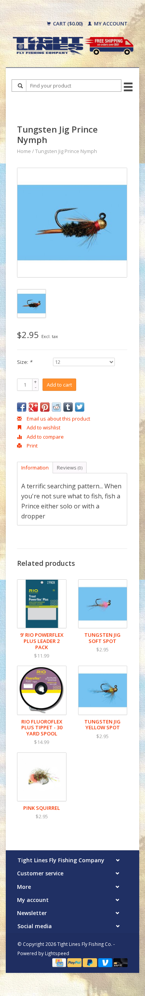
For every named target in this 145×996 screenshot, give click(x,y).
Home (24, 151)
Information (35, 467)
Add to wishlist (43, 427)
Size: (24, 361)
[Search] (20, 85)
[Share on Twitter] (79, 407)
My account (110, 23)
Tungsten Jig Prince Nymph (66, 151)
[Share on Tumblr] (68, 407)
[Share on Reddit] (56, 407)
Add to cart (59, 384)
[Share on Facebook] (21, 407)
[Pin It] (44, 407)
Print (32, 445)
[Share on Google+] (33, 407)
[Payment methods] (59, 962)
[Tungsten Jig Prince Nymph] (72, 222)
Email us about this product (58, 418)
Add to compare (45, 436)
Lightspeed (57, 953)
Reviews (69, 467)
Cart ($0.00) (68, 23)
